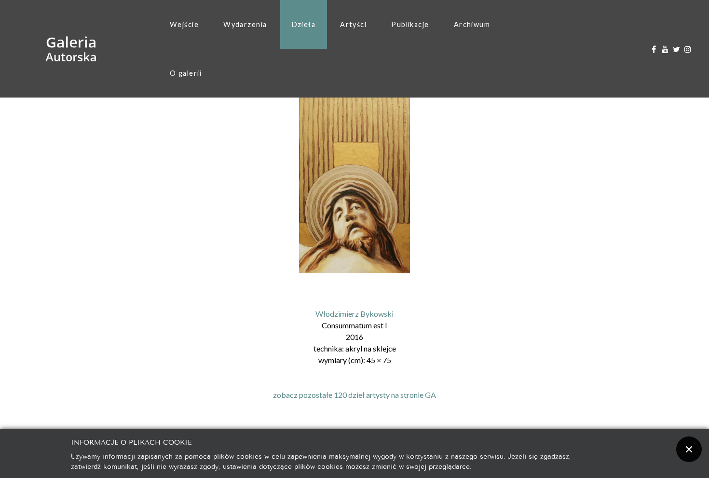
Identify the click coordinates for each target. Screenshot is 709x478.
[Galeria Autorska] (71, 49)
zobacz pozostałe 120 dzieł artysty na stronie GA (354, 394)
